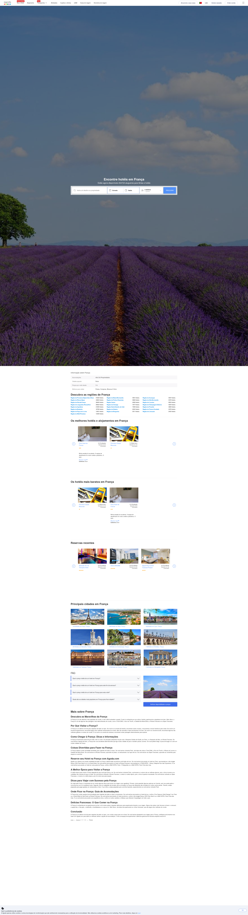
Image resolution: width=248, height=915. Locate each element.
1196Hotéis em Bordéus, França (155, 647)
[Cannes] (124, 657)
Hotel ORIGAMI (115, 566)
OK (243, 910)
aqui (139, 913)
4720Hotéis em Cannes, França (118, 667)
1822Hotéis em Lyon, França (154, 626)
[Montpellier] (161, 657)
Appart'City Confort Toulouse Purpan (148, 566)
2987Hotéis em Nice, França (117, 626)
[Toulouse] (88, 657)
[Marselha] (88, 637)
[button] (200, 3)
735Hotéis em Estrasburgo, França (119, 647)
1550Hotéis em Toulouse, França (82, 667)
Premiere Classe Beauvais (116, 444)
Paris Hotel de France (83, 444)
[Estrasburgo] (124, 637)
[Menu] (243, 3)
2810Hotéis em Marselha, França (82, 647)
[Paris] (88, 616)
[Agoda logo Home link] (7, 3)
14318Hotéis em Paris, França (81, 626)
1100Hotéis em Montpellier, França (155, 667)
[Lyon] (161, 616)
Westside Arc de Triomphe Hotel (84, 566)
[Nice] (124, 616)
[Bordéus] (161, 637)
